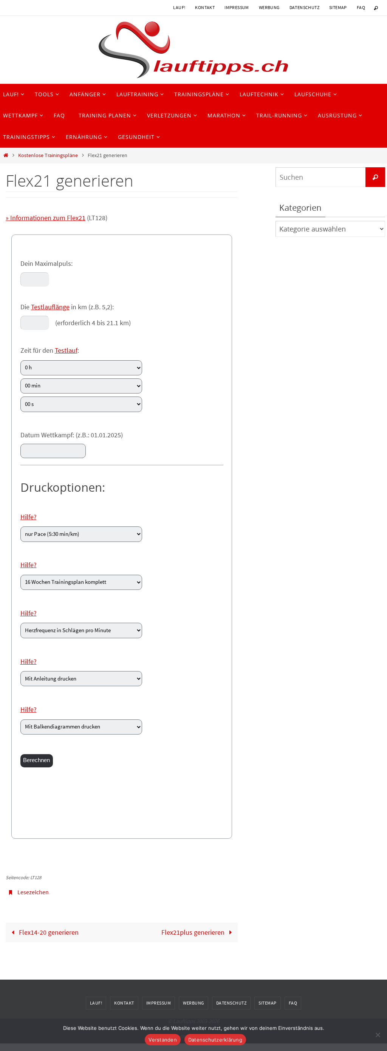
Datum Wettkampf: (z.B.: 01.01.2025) (71, 435)
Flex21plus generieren (193, 930)
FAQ (361, 7)
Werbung (269, 7)
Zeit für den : (49, 350)
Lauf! (179, 7)
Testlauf (66, 350)
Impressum (236, 7)
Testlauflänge (50, 306)
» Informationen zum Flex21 (45, 217)
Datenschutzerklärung (215, 1040)
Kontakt (205, 7)
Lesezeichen (33, 891)
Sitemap (338, 7)
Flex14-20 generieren (48, 930)
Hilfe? (28, 516)
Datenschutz (304, 7)
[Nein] (377, 1035)
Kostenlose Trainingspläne (48, 155)
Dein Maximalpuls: (46, 263)
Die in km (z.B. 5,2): (67, 306)
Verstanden (163, 1040)
